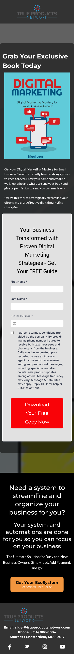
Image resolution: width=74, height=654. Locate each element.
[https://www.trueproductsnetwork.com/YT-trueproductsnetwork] (63, 647)
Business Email (22, 316)
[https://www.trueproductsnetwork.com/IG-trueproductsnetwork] (45, 647)
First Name (19, 281)
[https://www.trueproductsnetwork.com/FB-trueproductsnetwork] (10, 647)
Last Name (19, 298)
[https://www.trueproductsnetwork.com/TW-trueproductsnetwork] (28, 646)
